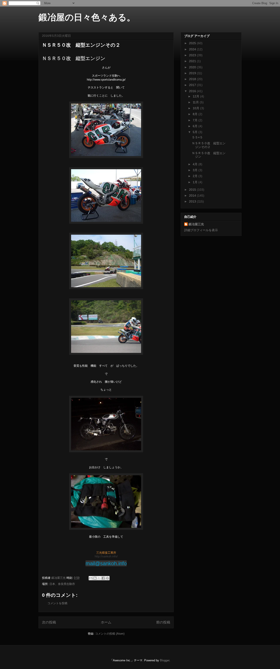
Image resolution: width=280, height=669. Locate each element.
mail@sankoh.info (106, 563)
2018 (193, 79)
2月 (195, 176)
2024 (193, 49)
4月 (195, 164)
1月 (195, 182)
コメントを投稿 (57, 603)
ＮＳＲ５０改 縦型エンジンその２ (209, 145)
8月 (195, 114)
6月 (195, 126)
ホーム (106, 622)
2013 (193, 201)
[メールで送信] (91, 578)
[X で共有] (99, 578)
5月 (195, 132)
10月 (196, 108)
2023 (193, 55)
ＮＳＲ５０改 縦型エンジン (73, 58)
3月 (195, 170)
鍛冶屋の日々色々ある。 (86, 17)
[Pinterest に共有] (107, 578)
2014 (193, 195)
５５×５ (197, 137)
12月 (196, 96)
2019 (193, 73)
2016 (193, 91)
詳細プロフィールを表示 (201, 230)
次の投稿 (49, 622)
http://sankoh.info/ (106, 556)
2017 (193, 85)
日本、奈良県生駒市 (62, 584)
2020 (193, 67)
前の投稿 (163, 622)
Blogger (164, 660)
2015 (193, 189)
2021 (193, 61)
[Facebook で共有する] (103, 578)
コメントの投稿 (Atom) (109, 633)
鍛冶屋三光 (196, 224)
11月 (196, 102)
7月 (195, 120)
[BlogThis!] (95, 578)
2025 (193, 43)
